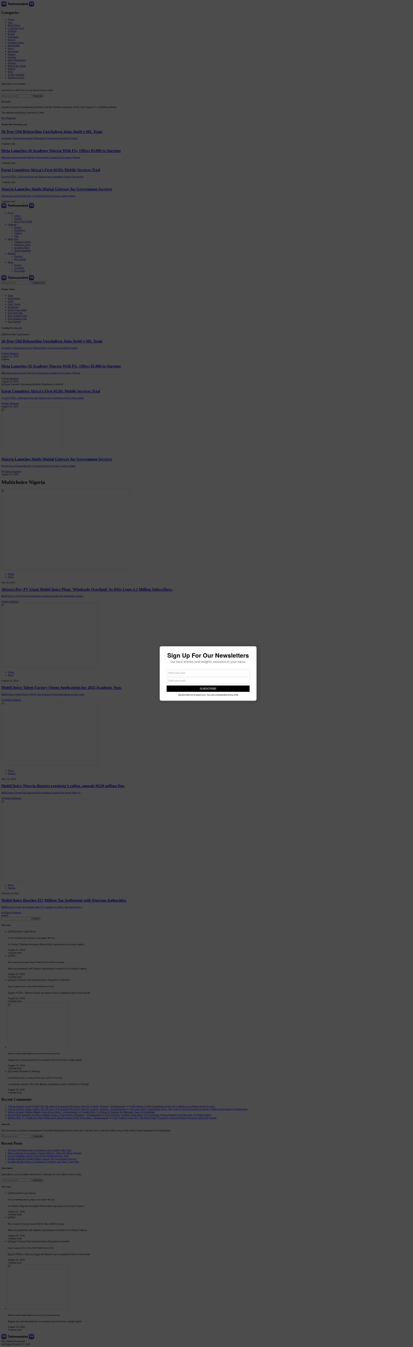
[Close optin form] (252, 651)
